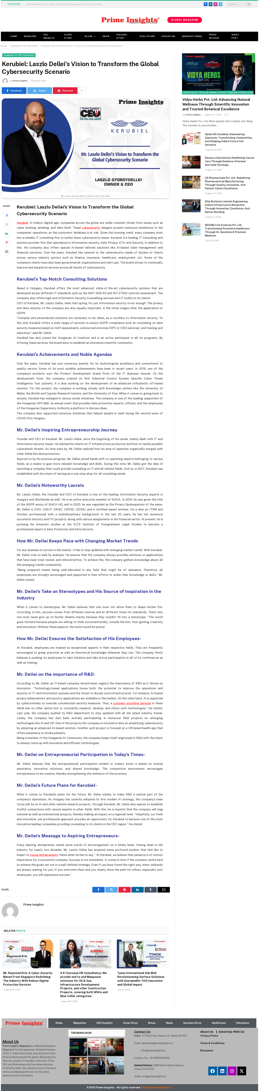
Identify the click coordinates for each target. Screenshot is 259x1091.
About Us (206, 1031)
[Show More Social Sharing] (81, 90)
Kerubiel (22, 222)
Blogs (88, 36)
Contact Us (142, 1031)
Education (168, 36)
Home (14, 36)
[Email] (6, 251)
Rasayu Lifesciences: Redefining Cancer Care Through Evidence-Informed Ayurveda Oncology (229, 161)
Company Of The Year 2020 (24, 46)
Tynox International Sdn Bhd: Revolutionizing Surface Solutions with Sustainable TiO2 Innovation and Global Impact (140, 978)
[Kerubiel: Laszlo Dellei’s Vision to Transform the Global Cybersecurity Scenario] (85, 145)
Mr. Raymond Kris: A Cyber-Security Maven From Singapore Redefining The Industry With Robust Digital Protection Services (27, 978)
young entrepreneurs (44, 855)
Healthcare (147, 36)
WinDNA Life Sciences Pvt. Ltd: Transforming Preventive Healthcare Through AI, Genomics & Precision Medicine (227, 230)
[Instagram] (232, 1071)
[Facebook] (6, 215)
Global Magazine (184, 19)
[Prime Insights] (84, 20)
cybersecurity (91, 227)
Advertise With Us (231, 1031)
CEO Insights (48, 36)
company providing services (132, 703)
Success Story (121, 36)
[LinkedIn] (6, 233)
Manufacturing (192, 36)
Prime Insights (20, 81)
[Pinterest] (6, 242)
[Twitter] (6, 224)
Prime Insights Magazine (17, 1046)
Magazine (30, 36)
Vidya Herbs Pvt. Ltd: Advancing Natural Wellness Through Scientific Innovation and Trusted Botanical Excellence (216, 104)
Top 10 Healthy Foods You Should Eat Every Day (53, 4)
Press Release (214, 36)
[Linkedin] (222, 1071)
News (106, 36)
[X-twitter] (241, 1071)
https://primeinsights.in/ (156, 1087)
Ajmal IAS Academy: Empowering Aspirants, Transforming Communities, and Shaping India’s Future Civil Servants (229, 139)
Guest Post (235, 36)
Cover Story (68, 36)
